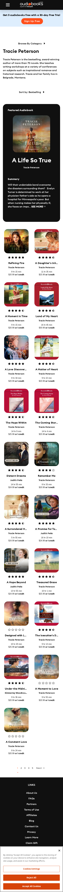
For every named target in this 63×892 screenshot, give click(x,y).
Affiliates (31, 815)
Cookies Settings (31, 868)
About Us (31, 793)
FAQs (31, 798)
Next (39, 768)
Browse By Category (30, 43)
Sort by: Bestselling (30, 92)
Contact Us (31, 826)
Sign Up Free (32, 21)
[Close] (59, 850)
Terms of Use (31, 810)
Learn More (31, 837)
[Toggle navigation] (8, 5)
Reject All (31, 877)
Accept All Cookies (31, 886)
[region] (31, 869)
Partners (31, 804)
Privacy (31, 832)
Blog (31, 821)
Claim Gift (31, 843)
